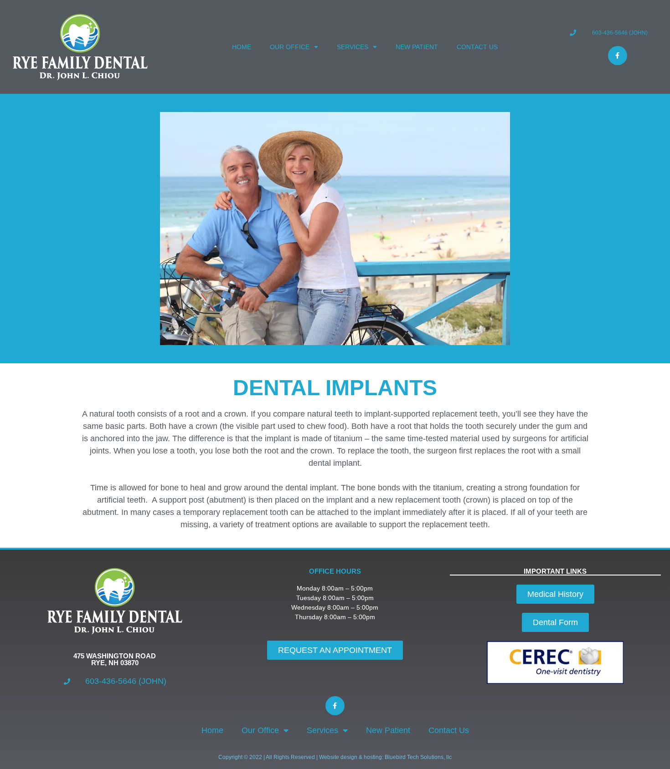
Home (241, 47)
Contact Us (477, 47)
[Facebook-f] (617, 55)
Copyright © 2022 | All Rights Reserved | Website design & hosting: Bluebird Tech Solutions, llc (335, 757)
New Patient (417, 47)
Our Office (289, 47)
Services (352, 47)
